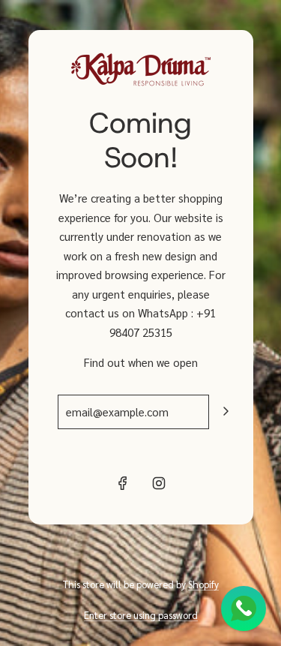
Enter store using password (141, 614)
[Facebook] (122, 483)
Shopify (203, 584)
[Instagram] (158, 483)
